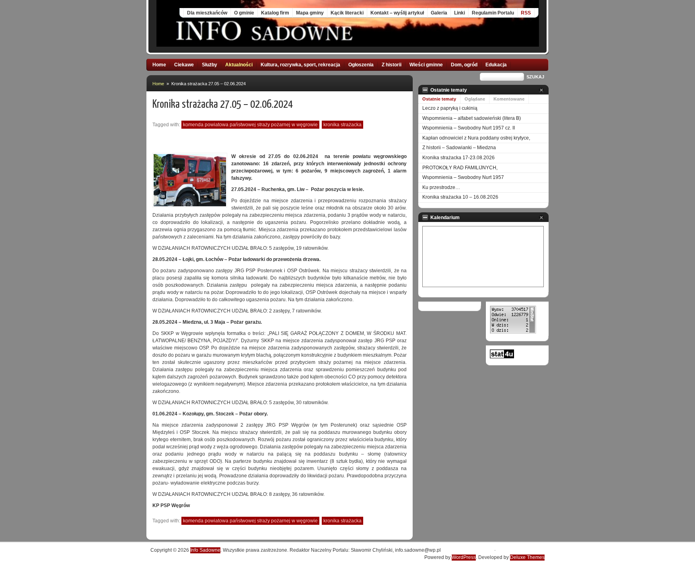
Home (159, 65)
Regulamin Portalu (493, 13)
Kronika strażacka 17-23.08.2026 (458, 157)
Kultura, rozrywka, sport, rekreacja (300, 65)
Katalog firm (275, 13)
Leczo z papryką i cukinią (449, 108)
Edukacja (496, 65)
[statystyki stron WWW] (502, 357)
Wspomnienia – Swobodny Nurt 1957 (463, 177)
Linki (459, 13)
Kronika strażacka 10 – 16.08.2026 (460, 197)
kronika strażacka (342, 124)
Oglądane (475, 99)
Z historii (391, 65)
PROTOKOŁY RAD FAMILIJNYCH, (460, 168)
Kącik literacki (347, 13)
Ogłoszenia (361, 65)
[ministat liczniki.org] (513, 332)
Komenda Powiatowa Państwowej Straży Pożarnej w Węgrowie (250, 124)
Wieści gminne (426, 65)
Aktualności (239, 65)
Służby (209, 65)
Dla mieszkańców (207, 13)
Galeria (439, 13)
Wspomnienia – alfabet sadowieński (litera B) (471, 118)
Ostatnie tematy (439, 99)
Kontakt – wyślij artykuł (397, 13)
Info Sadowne (205, 550)
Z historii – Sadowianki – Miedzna (459, 147)
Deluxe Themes (527, 557)
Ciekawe (184, 65)
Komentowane (508, 99)
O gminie (244, 13)
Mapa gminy (310, 13)
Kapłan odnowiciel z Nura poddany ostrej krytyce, (476, 138)
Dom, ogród (464, 65)
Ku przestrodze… (441, 187)
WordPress (464, 557)
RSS (526, 13)
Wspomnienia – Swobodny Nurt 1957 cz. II (468, 128)
